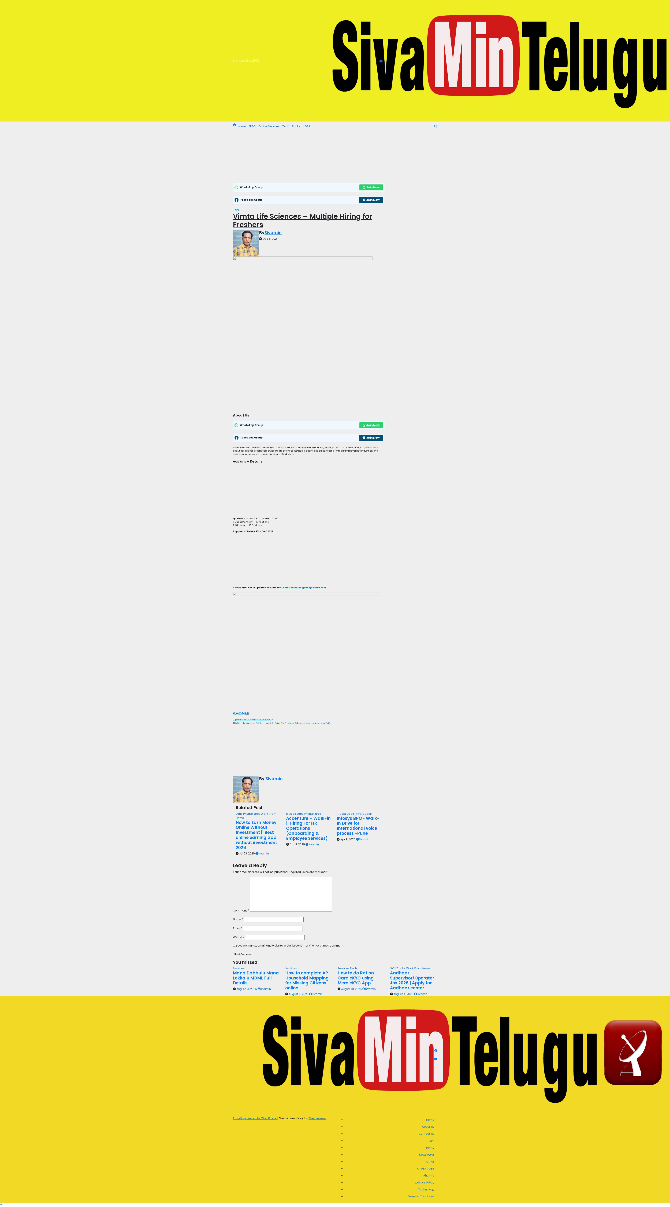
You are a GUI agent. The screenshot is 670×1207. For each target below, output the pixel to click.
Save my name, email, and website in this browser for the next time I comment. (290, 946)
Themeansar (317, 1118)
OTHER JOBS (425, 1169)
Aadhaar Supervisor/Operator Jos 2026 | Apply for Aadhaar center (412, 980)
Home (241, 126)
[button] (435, 126)
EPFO (252, 126)
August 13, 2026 (247, 989)
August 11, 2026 (299, 994)
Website (238, 937)
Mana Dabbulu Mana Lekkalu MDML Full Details (256, 978)
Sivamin (273, 233)
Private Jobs (252, 814)
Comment (241, 911)
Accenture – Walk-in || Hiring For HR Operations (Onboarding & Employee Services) (308, 828)
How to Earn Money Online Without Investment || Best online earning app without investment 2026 (256, 835)
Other (430, 1162)
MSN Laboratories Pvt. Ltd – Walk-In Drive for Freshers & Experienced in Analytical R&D (283, 723)
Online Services (268, 126)
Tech (285, 126)
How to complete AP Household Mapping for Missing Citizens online (307, 980)
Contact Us (426, 1134)
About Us (428, 1127)
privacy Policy (424, 1182)
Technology (426, 1189)
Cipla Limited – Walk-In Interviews (252, 719)
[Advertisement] (309, 157)
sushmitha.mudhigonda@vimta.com (303, 587)
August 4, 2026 (403, 994)
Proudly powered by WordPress (255, 1118)
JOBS (306, 126)
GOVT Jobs (398, 968)
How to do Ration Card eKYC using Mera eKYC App (356, 978)
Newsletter (426, 1155)
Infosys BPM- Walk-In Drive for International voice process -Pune (358, 825)
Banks (296, 126)
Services (238, 968)
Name (238, 919)
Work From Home (418, 968)
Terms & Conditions (420, 1196)
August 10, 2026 (351, 989)
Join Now (373, 187)
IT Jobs (291, 814)
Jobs (236, 210)
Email (237, 928)
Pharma (428, 1176)
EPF (431, 1141)
